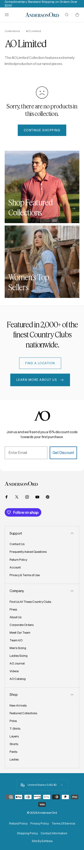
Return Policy (18, 559)
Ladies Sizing (19, 655)
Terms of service (63, 823)
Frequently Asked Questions (28, 552)
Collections (12, 31)
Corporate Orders (22, 625)
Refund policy (18, 823)
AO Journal (17, 663)
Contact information (54, 833)
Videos (14, 671)
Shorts (14, 744)
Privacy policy (39, 823)
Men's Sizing (18, 648)
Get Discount (63, 452)
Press (13, 609)
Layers (14, 736)
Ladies (14, 759)
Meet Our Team (20, 632)
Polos (13, 721)
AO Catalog (18, 679)
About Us (15, 617)
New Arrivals (18, 705)
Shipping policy (27, 833)
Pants (13, 752)
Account (15, 567)
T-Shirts (15, 728)
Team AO (16, 640)
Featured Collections (23, 713)
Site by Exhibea (42, 841)
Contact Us (17, 544)
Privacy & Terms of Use (25, 575)
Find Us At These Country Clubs (30, 602)
